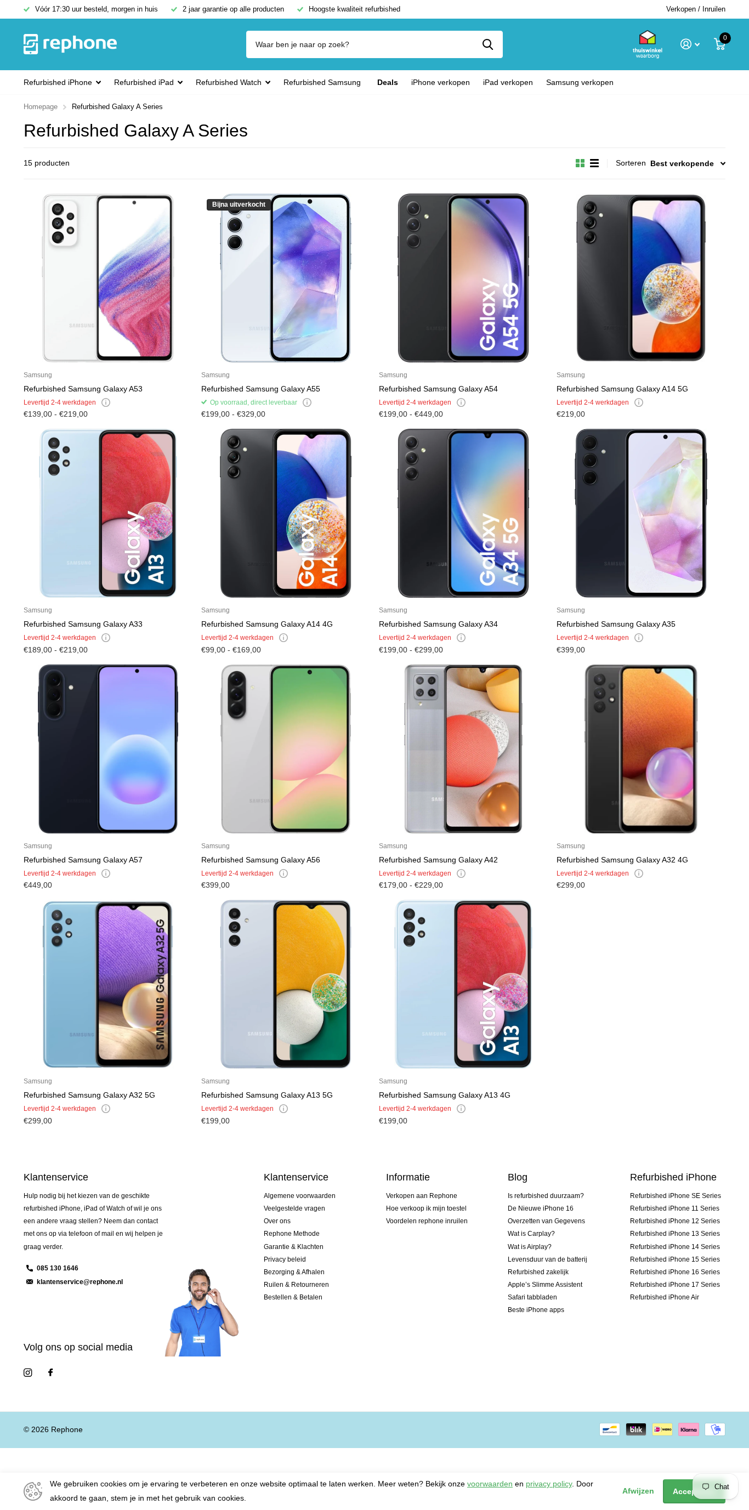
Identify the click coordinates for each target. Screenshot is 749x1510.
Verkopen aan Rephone (421, 1196)
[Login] (690, 44)
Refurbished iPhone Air (664, 1297)
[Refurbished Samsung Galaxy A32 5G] (108, 984)
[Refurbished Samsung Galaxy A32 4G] (641, 749)
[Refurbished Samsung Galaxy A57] (108, 749)
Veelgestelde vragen (294, 1208)
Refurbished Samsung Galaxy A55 (260, 388)
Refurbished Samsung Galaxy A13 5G (267, 1095)
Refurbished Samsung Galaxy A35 (616, 624)
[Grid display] (580, 163)
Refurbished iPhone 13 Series (675, 1233)
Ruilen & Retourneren (296, 1284)
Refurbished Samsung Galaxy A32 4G (622, 859)
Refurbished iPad (144, 82)
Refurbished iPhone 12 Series (675, 1221)
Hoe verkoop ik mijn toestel (426, 1208)
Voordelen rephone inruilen (427, 1221)
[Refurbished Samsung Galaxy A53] (108, 278)
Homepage (41, 107)
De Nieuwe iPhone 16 (541, 1208)
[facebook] (50, 1373)
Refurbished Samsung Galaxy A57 (83, 859)
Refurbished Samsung (322, 82)
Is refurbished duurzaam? (546, 1196)
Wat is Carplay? (531, 1233)
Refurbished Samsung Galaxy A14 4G (267, 624)
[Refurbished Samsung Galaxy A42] (463, 749)
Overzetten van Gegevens (546, 1221)
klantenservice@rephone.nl (80, 1282)
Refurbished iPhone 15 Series (675, 1259)
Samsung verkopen (580, 82)
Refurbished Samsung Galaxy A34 (438, 624)
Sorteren (631, 162)
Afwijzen (638, 1490)
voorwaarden (490, 1483)
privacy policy (549, 1483)
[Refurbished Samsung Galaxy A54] (463, 278)
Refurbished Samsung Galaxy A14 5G (622, 388)
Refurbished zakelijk (538, 1272)
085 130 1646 (57, 1268)
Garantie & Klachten (294, 1247)
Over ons (277, 1221)
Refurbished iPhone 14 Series (675, 1247)
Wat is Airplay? (530, 1247)
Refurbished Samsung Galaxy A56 (260, 859)
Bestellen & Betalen (293, 1297)
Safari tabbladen (532, 1297)
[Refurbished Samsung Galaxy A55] (285, 278)
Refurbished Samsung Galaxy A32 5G (89, 1095)
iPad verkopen (508, 82)
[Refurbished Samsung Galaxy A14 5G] (641, 278)
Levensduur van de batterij (547, 1259)
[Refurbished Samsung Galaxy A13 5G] (285, 984)
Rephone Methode (292, 1233)
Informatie (408, 1177)
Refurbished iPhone (58, 82)
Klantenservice (296, 1177)
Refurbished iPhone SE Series (675, 1196)
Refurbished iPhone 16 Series (675, 1272)
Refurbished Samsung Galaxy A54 (438, 388)
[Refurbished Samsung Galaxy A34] (463, 513)
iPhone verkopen (440, 82)
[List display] (594, 163)
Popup (105, 402)
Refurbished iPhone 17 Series (675, 1284)
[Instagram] (28, 1373)
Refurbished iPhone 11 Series (674, 1208)
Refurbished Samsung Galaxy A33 (83, 624)
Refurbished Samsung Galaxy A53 (83, 388)
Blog (517, 1177)
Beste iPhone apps (536, 1310)
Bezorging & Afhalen (294, 1272)
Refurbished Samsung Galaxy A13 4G (444, 1095)
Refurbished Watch (229, 82)
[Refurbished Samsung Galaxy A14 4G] (285, 513)
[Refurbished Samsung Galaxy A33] (108, 513)
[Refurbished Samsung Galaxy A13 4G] (463, 984)
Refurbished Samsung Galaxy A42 (438, 859)
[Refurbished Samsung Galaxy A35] (641, 513)
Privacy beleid (285, 1259)
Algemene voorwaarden (300, 1196)
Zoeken (488, 44)
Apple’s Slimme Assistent (545, 1284)
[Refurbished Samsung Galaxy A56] (285, 749)
